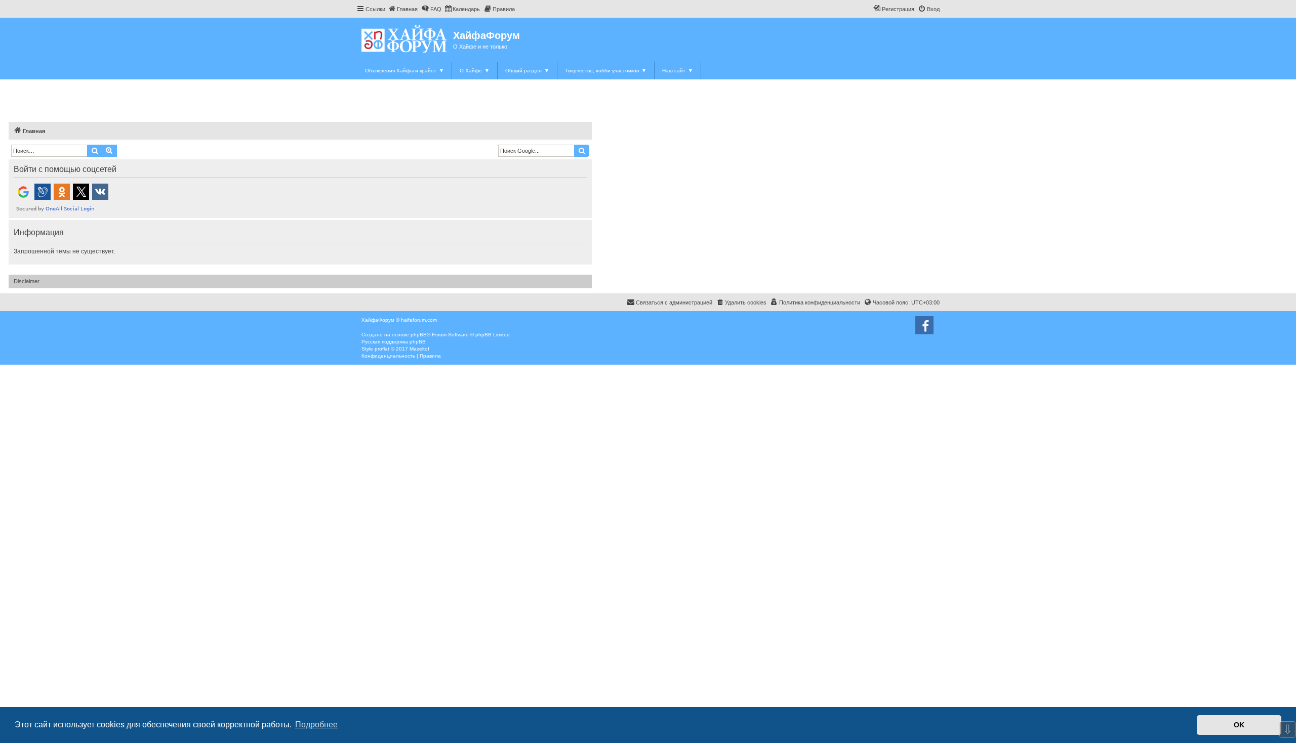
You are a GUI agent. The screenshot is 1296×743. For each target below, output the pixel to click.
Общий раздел (527, 70)
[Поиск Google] (581, 151)
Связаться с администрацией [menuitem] (674, 302)
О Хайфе (475, 70)
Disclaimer (26, 281)
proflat (382, 349)
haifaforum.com (419, 320)
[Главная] (404, 38)
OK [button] (1239, 725)
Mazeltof (419, 349)
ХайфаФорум (486, 35)
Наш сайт (677, 70)
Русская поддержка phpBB (393, 341)
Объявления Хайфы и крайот (404, 70)
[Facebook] (924, 325)
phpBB (419, 334)
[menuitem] (403, 9)
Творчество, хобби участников (605, 70)
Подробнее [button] (316, 724)
